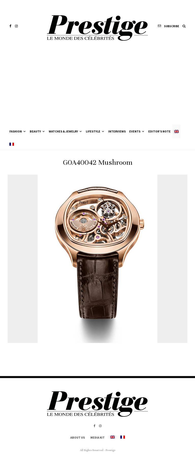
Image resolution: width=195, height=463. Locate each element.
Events (134, 131)
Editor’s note (159, 131)
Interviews (117, 131)
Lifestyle (93, 131)
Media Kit (97, 437)
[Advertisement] (97, 86)
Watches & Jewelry (63, 131)
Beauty (35, 131)
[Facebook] (10, 26)
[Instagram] (16, 26)
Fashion (15, 131)
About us (77, 437)
